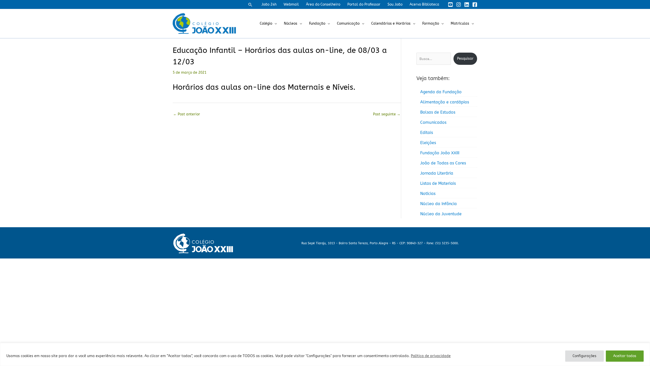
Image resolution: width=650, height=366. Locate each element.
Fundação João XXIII (439, 152)
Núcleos (290, 23)
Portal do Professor (363, 4)
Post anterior (186, 114)
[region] (325, 354)
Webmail (291, 4)
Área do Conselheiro (323, 4)
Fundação (317, 23)
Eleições (428, 142)
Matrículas (460, 23)
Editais (426, 132)
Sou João (394, 4)
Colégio (266, 23)
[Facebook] (474, 4)
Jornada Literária (436, 173)
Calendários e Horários (391, 23)
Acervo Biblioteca (424, 4)
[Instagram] (458, 4)
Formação (430, 23)
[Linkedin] (466, 4)
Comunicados (433, 122)
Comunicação (348, 23)
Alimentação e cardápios (444, 102)
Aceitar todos (624, 356)
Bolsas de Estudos (437, 112)
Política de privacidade (431, 356)
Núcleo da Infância (438, 203)
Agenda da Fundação (441, 91)
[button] (250, 4)
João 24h (269, 4)
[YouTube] (450, 4)
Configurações (584, 356)
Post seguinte (386, 114)
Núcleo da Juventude (441, 213)
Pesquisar (465, 58)
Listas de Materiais (438, 183)
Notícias (427, 193)
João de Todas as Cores (443, 163)
